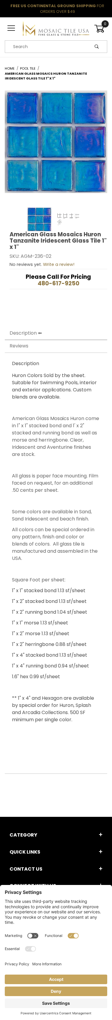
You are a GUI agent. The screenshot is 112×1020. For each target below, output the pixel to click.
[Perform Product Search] (97, 47)
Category (23, 834)
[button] (39, 219)
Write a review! (58, 264)
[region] (56, 219)
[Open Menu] (11, 29)
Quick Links (25, 852)
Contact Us (26, 869)
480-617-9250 (58, 283)
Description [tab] (23, 333)
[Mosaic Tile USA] (56, 28)
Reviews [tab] (19, 345)
